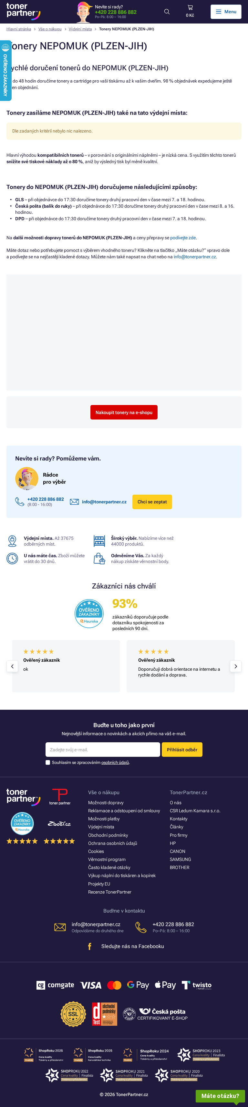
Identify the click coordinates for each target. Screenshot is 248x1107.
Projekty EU (99, 883)
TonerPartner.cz (188, 792)
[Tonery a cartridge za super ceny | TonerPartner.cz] (23, 11)
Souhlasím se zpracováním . (91, 762)
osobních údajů (115, 762)
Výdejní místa (80, 29)
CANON (177, 851)
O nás (175, 802)
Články (176, 826)
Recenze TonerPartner (109, 891)
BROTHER (179, 867)
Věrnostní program (107, 859)
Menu (230, 11)
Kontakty (178, 818)
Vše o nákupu (50, 29)
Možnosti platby (103, 818)
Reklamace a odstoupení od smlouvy (124, 810)
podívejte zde (183, 237)
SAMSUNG (180, 859)
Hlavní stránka (18, 29)
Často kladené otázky (109, 867)
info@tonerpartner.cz (195, 256)
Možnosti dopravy (105, 802)
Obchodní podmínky (108, 835)
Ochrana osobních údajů (112, 843)
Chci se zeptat (152, 501)
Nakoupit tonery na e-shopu (124, 412)
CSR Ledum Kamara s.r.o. (195, 810)
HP (173, 843)
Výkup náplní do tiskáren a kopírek (122, 875)
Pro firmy (178, 835)
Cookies (96, 851)
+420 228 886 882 (116, 12)
